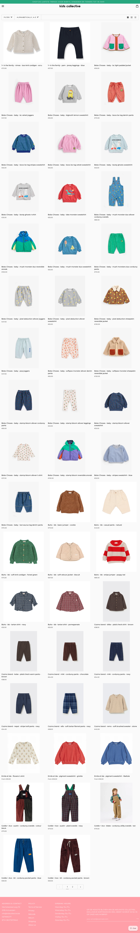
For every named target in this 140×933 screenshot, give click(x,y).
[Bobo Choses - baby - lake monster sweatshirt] (70, 191)
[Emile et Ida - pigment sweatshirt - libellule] (116, 753)
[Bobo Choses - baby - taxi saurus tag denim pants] (24, 502)
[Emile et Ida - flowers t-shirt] (24, 753)
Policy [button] (31, 904)
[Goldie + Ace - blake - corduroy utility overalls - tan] (116, 803)
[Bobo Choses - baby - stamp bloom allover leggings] (70, 400)
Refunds (31, 914)
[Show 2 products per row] (128, 17)
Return (31, 918)
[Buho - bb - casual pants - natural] (116, 502)
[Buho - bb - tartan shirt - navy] (24, 601)
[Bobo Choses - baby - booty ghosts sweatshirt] (116, 142)
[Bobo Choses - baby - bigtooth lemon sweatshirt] (70, 92)
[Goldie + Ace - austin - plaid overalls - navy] (70, 803)
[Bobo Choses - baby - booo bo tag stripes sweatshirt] (24, 142)
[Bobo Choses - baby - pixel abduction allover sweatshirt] (70, 296)
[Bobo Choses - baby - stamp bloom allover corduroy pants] (24, 400)
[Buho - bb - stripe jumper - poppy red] (116, 552)
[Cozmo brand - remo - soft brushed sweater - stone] (116, 703)
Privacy (31, 911)
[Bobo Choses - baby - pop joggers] (24, 348)
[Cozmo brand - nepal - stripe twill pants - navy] (24, 703)
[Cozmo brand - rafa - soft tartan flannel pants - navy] (70, 703)
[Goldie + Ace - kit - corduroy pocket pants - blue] (24, 855)
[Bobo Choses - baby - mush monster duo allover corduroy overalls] (116, 191)
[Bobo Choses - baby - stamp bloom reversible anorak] (70, 452)
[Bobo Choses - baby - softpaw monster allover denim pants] (70, 348)
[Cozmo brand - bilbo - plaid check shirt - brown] (116, 601)
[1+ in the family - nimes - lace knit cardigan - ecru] (24, 42)
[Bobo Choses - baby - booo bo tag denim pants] (116, 92)
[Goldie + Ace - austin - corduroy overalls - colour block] (24, 803)
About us (32, 925)
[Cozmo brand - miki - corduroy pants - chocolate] (70, 651)
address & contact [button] (12, 904)
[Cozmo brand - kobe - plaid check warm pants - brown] (24, 651)
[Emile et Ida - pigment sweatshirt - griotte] (70, 753)
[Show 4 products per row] (136, 17)
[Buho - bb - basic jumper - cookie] (70, 502)
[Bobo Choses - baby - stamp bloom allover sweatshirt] (116, 400)
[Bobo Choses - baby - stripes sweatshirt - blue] (116, 452)
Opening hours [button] (63, 904)
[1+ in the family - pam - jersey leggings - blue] (70, 42)
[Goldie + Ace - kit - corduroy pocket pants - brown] (70, 855)
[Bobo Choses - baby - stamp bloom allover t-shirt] (24, 452)
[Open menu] (5, 6)
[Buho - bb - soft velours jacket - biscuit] (70, 552)
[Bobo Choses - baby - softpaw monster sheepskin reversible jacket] (116, 348)
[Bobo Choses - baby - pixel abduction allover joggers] (24, 296)
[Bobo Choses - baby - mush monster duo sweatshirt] (70, 244)
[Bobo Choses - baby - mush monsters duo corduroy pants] (116, 244)
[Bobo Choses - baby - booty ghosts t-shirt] (24, 191)
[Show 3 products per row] (132, 17)
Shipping (32, 921)
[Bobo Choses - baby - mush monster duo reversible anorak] (24, 244)
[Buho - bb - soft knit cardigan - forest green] (24, 552)
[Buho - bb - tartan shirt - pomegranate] (70, 601)
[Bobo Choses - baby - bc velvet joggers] (24, 92)
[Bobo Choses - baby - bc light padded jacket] (116, 42)
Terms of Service (35, 907)
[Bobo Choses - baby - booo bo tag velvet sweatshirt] (70, 142)
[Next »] (80, 887)
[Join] (136, 919)
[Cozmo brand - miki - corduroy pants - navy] (116, 651)
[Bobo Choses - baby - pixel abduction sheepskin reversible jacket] (116, 296)
